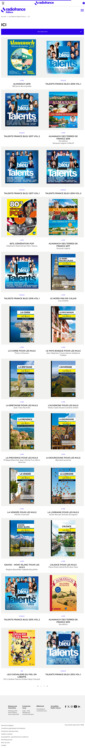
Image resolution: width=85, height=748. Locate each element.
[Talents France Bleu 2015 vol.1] (63, 648)
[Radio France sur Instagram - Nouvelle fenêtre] (72, 706)
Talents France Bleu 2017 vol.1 (22, 193)
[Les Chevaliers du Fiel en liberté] (21, 648)
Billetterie (40, 706)
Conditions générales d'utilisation (13, 728)
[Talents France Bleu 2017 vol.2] (21, 110)
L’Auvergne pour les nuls (63, 405)
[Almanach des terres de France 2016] (63, 593)
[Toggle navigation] (3, 3)
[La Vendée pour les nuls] (21, 486)
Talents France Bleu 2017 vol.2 (22, 136)
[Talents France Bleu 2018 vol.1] (63, 57)
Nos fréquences (6, 740)
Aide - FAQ (26, 711)
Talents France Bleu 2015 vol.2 (22, 619)
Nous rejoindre (13, 714)
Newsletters (41, 709)
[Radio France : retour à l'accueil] (44, 3)
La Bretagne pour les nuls (22, 405)
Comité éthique (28, 714)
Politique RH (12, 711)
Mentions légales (7, 725)
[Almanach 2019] (21, 57)
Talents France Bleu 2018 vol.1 (63, 84)
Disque (63, 80)
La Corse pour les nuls (22, 351)
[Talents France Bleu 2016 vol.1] (21, 272)
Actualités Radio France (56, 707)
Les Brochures (42, 711)
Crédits (3, 745)
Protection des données (9, 731)
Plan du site (5, 742)
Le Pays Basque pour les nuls (63, 351)
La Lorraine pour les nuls (63, 512)
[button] (83, 3)
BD (22, 671)
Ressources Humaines (12, 707)
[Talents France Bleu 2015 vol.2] (21, 593)
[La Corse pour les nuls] (21, 324)
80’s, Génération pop (22, 243)
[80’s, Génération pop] (21, 217)
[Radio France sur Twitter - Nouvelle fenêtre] (68, 706)
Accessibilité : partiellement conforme (14, 737)
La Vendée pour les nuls (21, 512)
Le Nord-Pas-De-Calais (63, 298)
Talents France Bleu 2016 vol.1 (22, 298)
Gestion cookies (6, 734)
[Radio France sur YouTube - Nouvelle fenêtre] (75, 706)
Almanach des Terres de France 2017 (63, 244)
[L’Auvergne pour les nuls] (63, 379)
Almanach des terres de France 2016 (63, 620)
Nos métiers (12, 712)
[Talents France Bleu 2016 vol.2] (63, 167)
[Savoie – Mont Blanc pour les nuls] (21, 538)
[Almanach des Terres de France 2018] (63, 110)
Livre (22, 80)
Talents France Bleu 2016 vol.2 (63, 193)
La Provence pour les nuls (22, 458)
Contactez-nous (26, 707)
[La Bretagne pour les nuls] (21, 379)
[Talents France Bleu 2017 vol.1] (21, 167)
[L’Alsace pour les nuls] (63, 538)
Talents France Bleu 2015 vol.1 (63, 674)
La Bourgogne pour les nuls (63, 458)
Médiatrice (26, 712)
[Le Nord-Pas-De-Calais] (63, 272)
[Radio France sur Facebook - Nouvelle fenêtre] (65, 706)
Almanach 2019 (21, 84)
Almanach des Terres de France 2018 (63, 137)
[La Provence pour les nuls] (21, 431)
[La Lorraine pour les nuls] (63, 486)
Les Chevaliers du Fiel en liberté (22, 675)
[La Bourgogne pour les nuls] (63, 431)
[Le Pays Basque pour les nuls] (63, 324)
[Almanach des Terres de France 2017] (63, 217)
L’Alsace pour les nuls (63, 565)
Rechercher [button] (42, 32)
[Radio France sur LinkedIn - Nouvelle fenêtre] (79, 707)
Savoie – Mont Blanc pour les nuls (21, 566)
